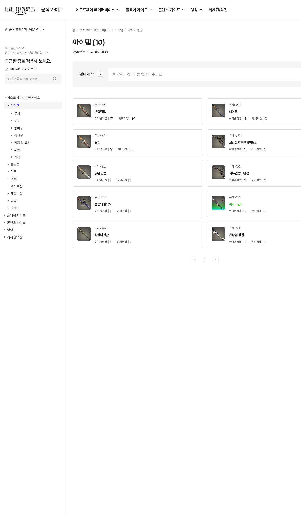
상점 (14, 200)
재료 (17, 150)
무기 (17, 113)
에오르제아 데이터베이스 (95, 9)
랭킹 (194, 9)
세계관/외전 (218, 9)
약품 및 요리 (22, 142)
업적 (14, 179)
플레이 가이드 (137, 9)
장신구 (18, 135)
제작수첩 (16, 186)
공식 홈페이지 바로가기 (24, 29)
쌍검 (140, 30)
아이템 (15, 105)
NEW (119, 74)
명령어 (15, 208)
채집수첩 (16, 193)
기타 (17, 157)
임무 (14, 171)
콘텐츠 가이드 (169, 9)
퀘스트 (15, 164)
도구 (17, 120)
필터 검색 (86, 74)
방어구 (18, 128)
